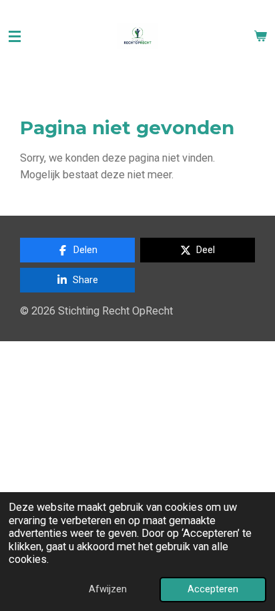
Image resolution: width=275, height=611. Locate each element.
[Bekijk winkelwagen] (260, 37)
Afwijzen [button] (108, 589)
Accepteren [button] (213, 589)
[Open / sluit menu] (14, 37)
